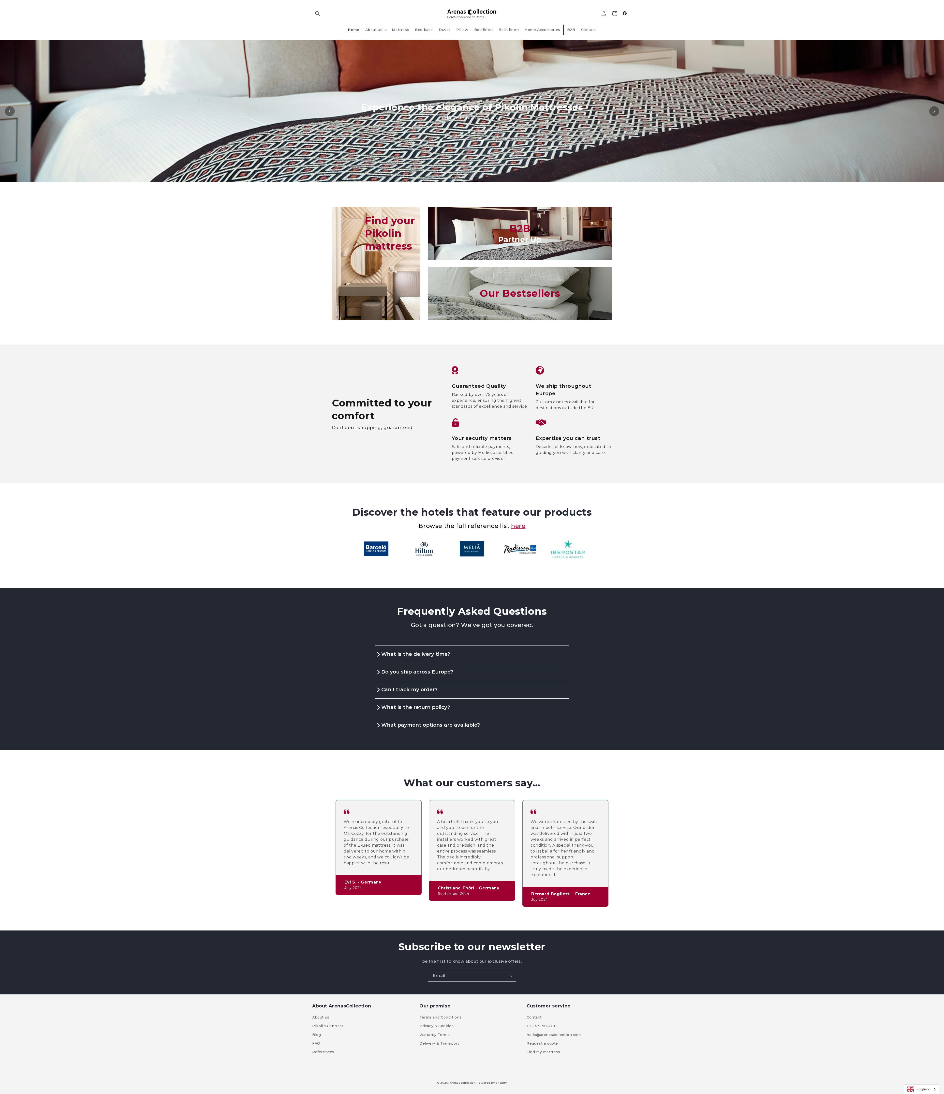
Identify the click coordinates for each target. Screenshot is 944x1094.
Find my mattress (543, 1052)
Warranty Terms (434, 1035)
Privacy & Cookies (436, 1026)
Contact (534, 1017)
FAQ (316, 1043)
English (922, 1089)
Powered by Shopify (491, 1082)
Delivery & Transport (439, 1043)
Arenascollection (463, 1082)
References (323, 1052)
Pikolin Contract (327, 1026)
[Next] (934, 111)
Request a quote (542, 1043)
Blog (316, 1035)
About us (320, 1017)
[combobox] (921, 1089)
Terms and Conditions (440, 1017)
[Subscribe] (510, 976)
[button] (317, 13)
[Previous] (10, 111)
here (518, 525)
